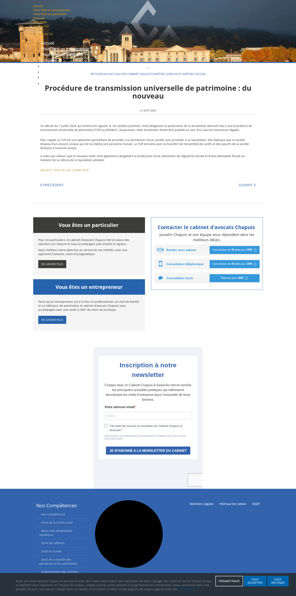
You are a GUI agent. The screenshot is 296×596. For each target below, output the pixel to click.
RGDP (256, 504)
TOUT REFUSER (278, 581)
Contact (38, 30)
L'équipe (39, 18)
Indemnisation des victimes (59, 572)
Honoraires (41, 26)
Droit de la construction (57, 522)
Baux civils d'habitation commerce (55, 533)
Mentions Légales (201, 504)
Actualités (40, 22)
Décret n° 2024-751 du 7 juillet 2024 (64, 170)
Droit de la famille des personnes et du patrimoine (58, 561)
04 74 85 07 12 (43, 34)
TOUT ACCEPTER (255, 581)
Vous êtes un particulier (49, 14)
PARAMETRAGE (229, 581)
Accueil (38, 6)
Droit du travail (51, 551)
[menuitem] (47, 43)
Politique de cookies (232, 504)
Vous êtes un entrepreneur (51, 10)
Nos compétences (53, 514)
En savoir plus (52, 264)
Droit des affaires (53, 543)
